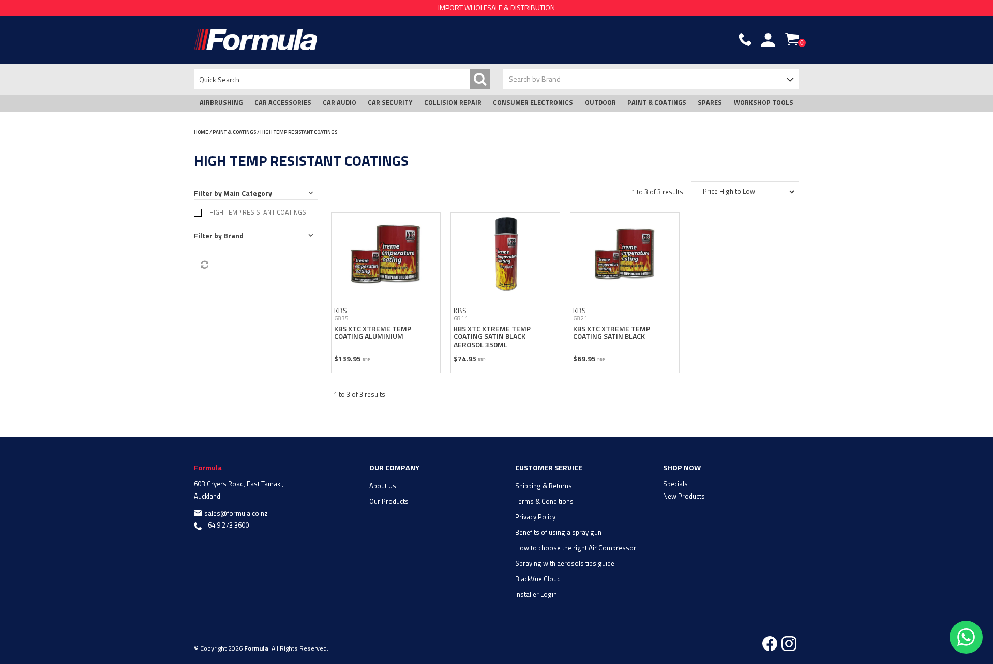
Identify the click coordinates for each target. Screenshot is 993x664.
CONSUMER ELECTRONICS (533, 102)
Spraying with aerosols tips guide (564, 563)
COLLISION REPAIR (453, 102)
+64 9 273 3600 (226, 525)
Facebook (769, 643)
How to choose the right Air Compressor (575, 548)
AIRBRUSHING (221, 102)
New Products (684, 496)
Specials (675, 483)
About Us (382, 486)
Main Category (247, 193)
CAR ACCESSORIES (282, 102)
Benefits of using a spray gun (558, 532)
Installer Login (536, 594)
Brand (233, 235)
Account (768, 40)
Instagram (788, 643)
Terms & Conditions (544, 501)
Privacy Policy (535, 517)
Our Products (389, 501)
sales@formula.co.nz (236, 513)
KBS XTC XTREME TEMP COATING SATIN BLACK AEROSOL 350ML (492, 336)
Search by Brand (535, 78)
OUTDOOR (600, 102)
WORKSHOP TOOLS (763, 102)
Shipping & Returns (543, 486)
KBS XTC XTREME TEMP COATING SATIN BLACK (611, 332)
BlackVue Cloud (538, 579)
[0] (792, 39)
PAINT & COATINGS (656, 102)
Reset (203, 265)
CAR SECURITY (390, 102)
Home (201, 132)
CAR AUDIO (339, 102)
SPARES (710, 102)
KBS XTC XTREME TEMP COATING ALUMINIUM (372, 332)
